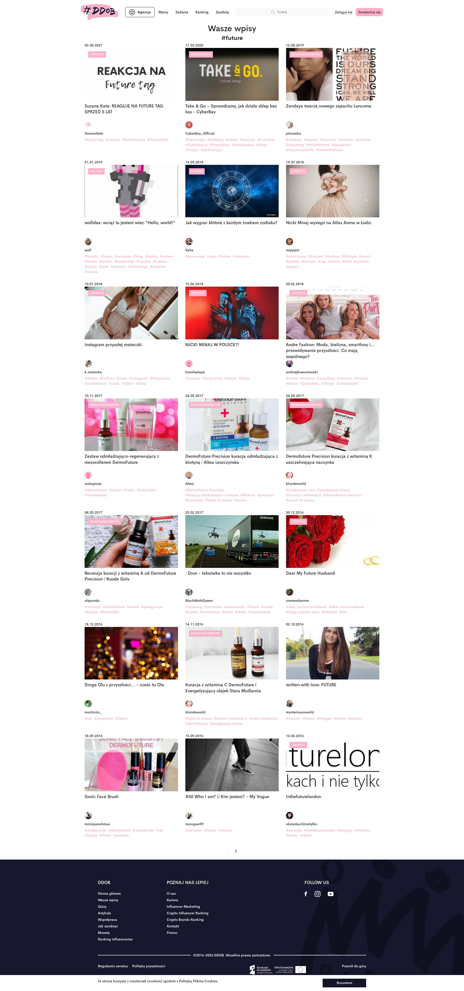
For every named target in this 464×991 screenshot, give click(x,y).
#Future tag (94, 139)
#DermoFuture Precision (204, 490)
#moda (291, 378)
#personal (193, 830)
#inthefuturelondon (319, 830)
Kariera (172, 900)
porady (197, 171)
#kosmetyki (109, 612)
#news (227, 612)
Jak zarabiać (108, 926)
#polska (292, 261)
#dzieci (128, 383)
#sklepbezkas (243, 145)
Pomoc (172, 932)
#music (365, 256)
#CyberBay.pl (196, 145)
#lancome (328, 139)
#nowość (345, 139)
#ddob (240, 612)
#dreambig (295, 145)
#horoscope (195, 256)
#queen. (293, 266)
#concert (361, 261)
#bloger (191, 150)
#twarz (129, 490)
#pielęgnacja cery (300, 490)
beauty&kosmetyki (306, 54)
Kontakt (173, 926)
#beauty (91, 612)
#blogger (324, 718)
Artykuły (104, 913)
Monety (104, 932)
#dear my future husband (306, 607)
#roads (267, 607)
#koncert (315, 256)
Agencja (144, 12)
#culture (160, 261)
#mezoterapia (96, 495)
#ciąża (114, 383)
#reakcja (113, 139)
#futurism (158, 266)
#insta (121, 378)
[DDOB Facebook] (305, 897)
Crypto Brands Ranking (185, 919)
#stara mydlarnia (263, 718)
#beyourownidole (300, 150)
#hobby (151, 256)
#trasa (244, 378)
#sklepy (327, 383)
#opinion (143, 261)
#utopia (91, 271)
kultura (96, 171)
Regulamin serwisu (113, 966)
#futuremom (160, 378)
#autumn (293, 718)
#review (166, 256)
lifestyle (97, 54)
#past (104, 266)
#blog (261, 145)
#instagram (138, 378)
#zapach (311, 139)
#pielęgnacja (152, 607)
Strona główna (109, 893)
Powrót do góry (354, 966)
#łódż (347, 261)
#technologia (211, 150)
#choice (225, 830)
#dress (340, 718)
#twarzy (91, 835)
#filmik (105, 835)
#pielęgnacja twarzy (333, 490)
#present (118, 266)
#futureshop (220, 145)
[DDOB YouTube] (330, 897)
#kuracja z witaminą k (303, 495)
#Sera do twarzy (198, 718)
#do (159, 830)
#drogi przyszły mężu (302, 612)
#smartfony (326, 378)
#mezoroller (146, 490)
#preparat (265, 495)
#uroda (133, 607)
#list (343, 612)
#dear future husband (346, 607)
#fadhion (107, 378)
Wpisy (163, 12)
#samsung (193, 607)
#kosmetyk (194, 500)
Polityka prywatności (148, 966)
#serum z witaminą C (230, 718)
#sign (211, 256)
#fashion (332, 256)
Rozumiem (344, 983)
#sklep (231, 139)
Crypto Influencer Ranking (188, 913)
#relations (241, 256)
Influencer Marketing (183, 906)
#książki (91, 256)
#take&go (215, 139)
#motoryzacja (259, 612)
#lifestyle (349, 256)
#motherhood (95, 383)
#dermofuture (96, 490)
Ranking (202, 12)
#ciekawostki (347, 383)
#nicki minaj (296, 256)
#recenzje (123, 256)
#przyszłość (309, 383)
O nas (171, 893)
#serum (115, 490)
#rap (322, 261)
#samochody (234, 607)
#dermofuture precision (342, 495)
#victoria (344, 378)
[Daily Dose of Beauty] (99, 12)
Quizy (102, 906)
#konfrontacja (133, 139)
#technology (138, 266)
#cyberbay (266, 139)
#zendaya (294, 139)
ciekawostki (201, 54)
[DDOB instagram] (317, 897)
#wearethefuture (329, 150)
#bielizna (307, 378)
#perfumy (363, 139)
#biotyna (247, 495)
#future (91, 266)
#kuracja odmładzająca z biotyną (211, 495)
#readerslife (124, 261)
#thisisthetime (317, 145)
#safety (191, 612)
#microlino (213, 607)
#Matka (91, 378)
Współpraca (107, 919)
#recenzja (247, 139)
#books (106, 256)
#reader (105, 261)
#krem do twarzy (218, 500)
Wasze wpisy (108, 900)
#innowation (210, 612)
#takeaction (341, 145)
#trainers (355, 718)
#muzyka (308, 261)
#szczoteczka (143, 830)
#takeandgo (195, 139)
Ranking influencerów (115, 939)
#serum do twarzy (300, 500)
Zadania (181, 12)
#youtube (121, 835)
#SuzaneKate (157, 139)
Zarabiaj (222, 12)
